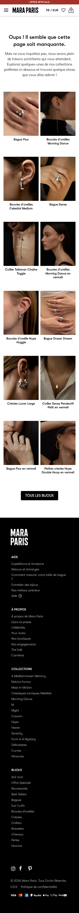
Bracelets (17, 828)
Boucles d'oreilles (22, 811)
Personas (17, 756)
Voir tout (17, 777)
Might (15, 710)
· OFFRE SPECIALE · (39, 2)
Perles (15, 840)
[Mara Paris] (25, 10)
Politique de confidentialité (39, 887)
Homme (16, 846)
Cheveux (17, 834)
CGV (14, 887)
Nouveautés (19, 788)
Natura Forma (21, 681)
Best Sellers (19, 794)
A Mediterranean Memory (28, 676)
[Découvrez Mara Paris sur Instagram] (13, 868)
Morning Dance (21, 699)
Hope (14, 722)
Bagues (16, 800)
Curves (16, 750)
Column (16, 716)
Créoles (16, 817)
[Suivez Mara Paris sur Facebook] (22, 868)
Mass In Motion (21, 687)
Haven (15, 727)
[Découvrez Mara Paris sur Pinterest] (30, 868)
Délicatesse (19, 745)
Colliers (16, 823)
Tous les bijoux (39, 496)
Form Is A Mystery (23, 739)
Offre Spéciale (21, 782)
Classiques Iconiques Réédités (31, 693)
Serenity (17, 733)
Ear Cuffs (18, 805)
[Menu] (6, 10)
